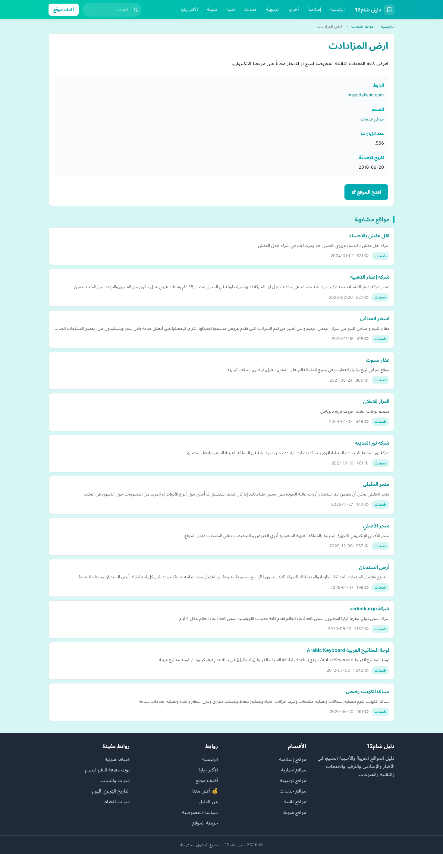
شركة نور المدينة (372, 443)
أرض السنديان (374, 567)
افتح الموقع (368, 192)
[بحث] (135, 9)
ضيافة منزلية (117, 759)
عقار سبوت (377, 360)
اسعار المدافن (374, 318)
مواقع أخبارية (293, 770)
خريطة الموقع (205, 823)
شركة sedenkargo (369, 608)
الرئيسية (337, 9)
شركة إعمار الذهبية (369, 277)
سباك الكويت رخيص (367, 691)
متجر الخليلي (376, 484)
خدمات (250, 9)
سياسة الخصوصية (200, 812)
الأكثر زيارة (189, 9)
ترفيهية (272, 9)
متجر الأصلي (376, 526)
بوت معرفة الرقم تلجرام (107, 770)
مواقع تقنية (295, 801)
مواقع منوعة (294, 812)
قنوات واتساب (115, 780)
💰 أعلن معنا (205, 791)
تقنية (230, 9)
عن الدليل (208, 801)
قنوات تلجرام (117, 801)
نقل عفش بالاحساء (369, 236)
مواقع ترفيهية (293, 780)
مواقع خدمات (362, 26)
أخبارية (293, 9)
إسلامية (314, 9)
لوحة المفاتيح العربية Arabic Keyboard (348, 650)
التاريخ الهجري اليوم (111, 791)
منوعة (212, 9)
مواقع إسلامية (292, 759)
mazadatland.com (365, 94)
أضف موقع (63, 9)
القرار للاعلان (376, 401)
